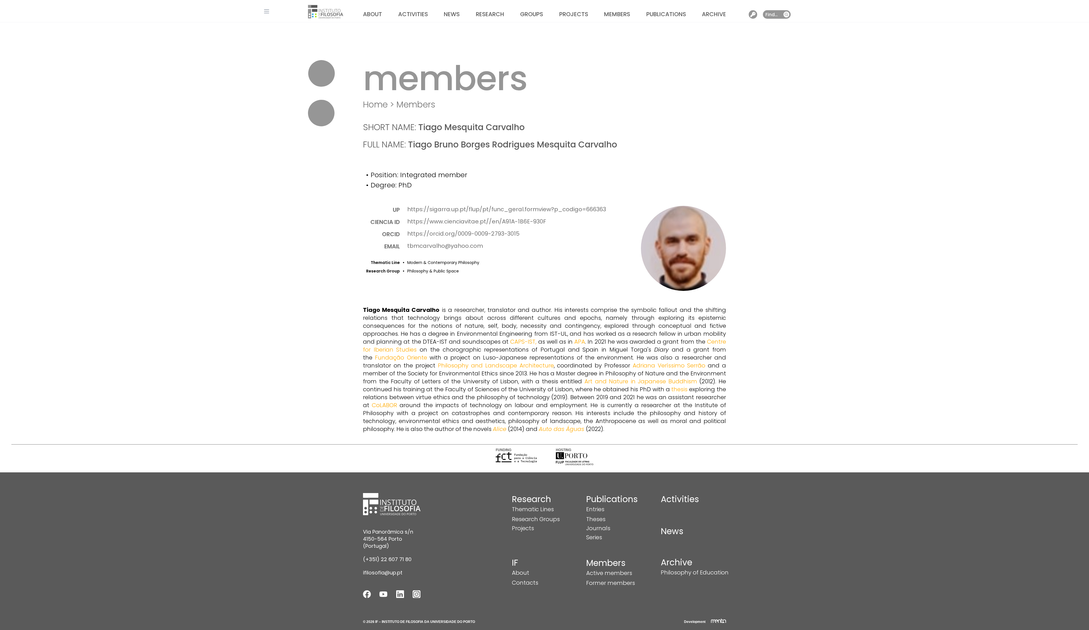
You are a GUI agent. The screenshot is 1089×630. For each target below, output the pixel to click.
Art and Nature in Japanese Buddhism (640, 381)
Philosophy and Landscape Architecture (496, 365)
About (372, 14)
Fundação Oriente (401, 357)
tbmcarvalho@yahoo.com (445, 246)
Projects (573, 14)
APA (579, 342)
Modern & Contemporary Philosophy (443, 262)
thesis (679, 389)
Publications (666, 14)
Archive (714, 14)
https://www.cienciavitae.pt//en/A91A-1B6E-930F (476, 221)
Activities (413, 14)
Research (490, 14)
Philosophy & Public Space (433, 271)
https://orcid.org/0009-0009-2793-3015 (463, 234)
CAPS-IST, (523, 342)
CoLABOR (384, 405)
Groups (531, 14)
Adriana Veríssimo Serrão (669, 365)
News (452, 14)
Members (617, 14)
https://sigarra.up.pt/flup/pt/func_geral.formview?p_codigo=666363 (506, 209)
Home (375, 104)
